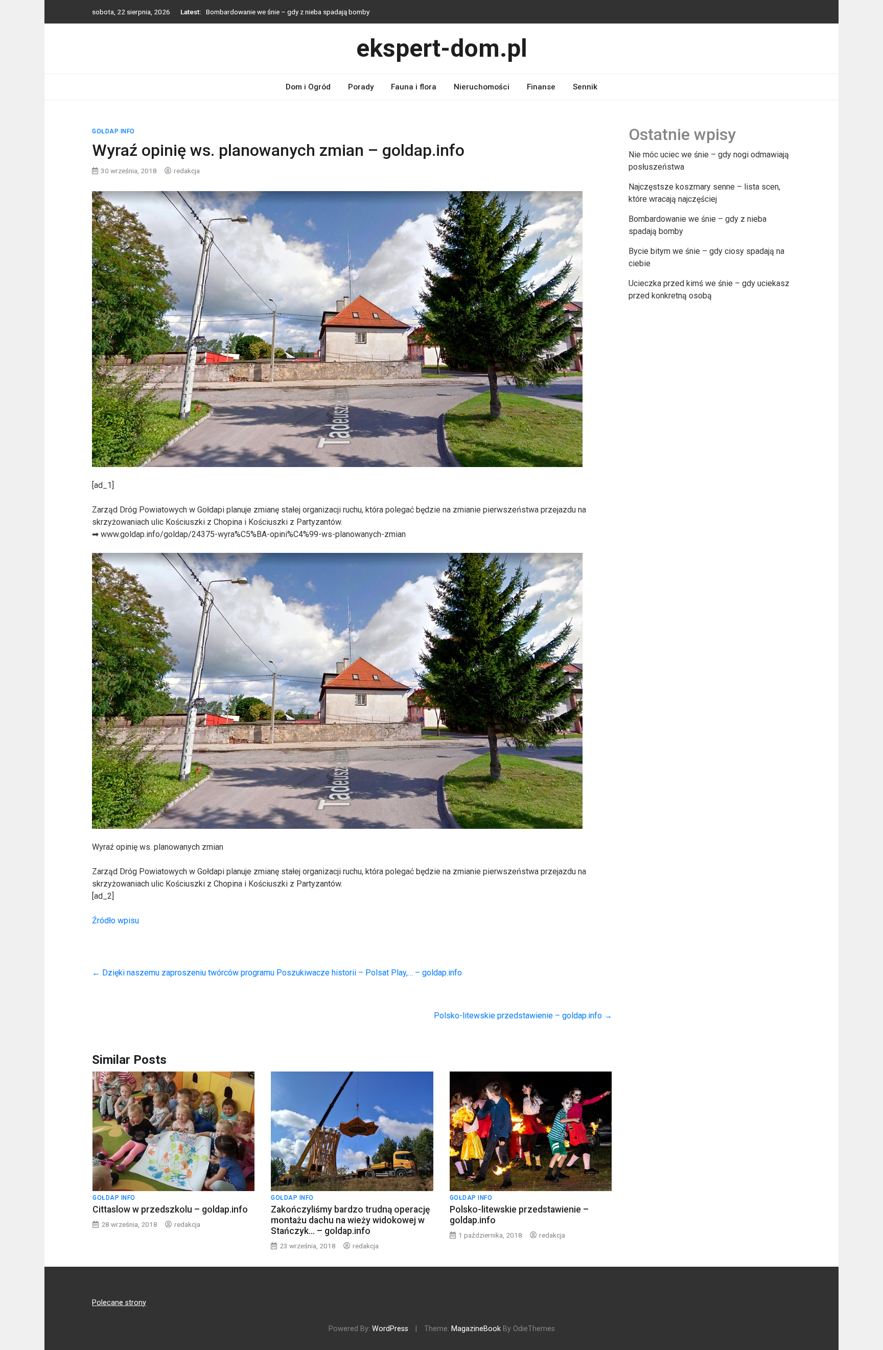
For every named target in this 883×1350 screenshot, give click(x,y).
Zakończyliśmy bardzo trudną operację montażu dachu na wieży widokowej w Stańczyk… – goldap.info (350, 1220)
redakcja (187, 171)
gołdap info (113, 131)
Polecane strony (119, 1302)
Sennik (585, 86)
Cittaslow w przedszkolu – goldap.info (170, 1209)
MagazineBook (476, 1328)
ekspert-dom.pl (441, 48)
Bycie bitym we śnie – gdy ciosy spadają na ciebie (280, 12)
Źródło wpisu (115, 920)
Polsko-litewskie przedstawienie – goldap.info (523, 1015)
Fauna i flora (413, 86)
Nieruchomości (481, 86)
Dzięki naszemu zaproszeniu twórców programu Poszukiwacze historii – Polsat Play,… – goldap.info (277, 972)
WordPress (390, 1328)
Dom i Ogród (308, 86)
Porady (361, 86)
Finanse (541, 86)
